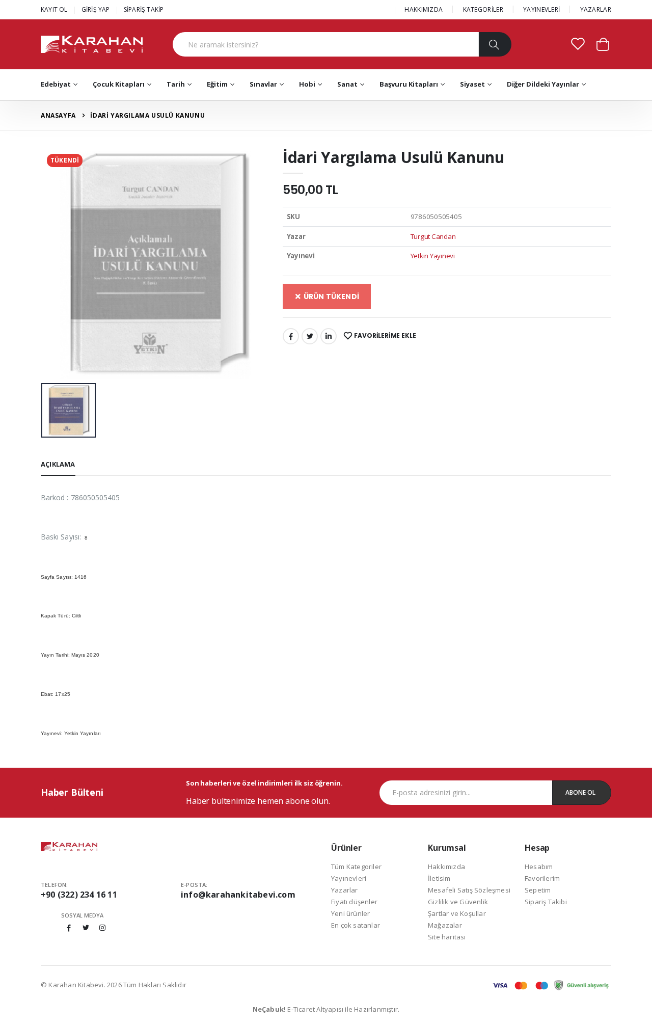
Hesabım (539, 866)
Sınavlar (263, 84)
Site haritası (447, 936)
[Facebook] (291, 336)
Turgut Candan (433, 236)
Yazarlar (344, 890)
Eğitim (217, 84)
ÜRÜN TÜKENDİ (330, 296)
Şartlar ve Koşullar (457, 913)
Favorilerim (542, 878)
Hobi (307, 84)
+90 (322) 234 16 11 (79, 894)
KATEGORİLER (483, 9)
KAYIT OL (54, 9)
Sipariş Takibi (546, 901)
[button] (603, 43)
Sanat (347, 84)
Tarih (176, 84)
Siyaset (472, 84)
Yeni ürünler (350, 913)
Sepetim (538, 890)
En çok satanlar (355, 925)
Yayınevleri (348, 878)
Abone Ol (580, 792)
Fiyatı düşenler (354, 901)
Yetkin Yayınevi (433, 255)
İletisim (439, 878)
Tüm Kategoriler (356, 866)
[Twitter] (310, 336)
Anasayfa (58, 115)
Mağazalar (445, 925)
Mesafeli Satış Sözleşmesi (469, 890)
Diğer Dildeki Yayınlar (543, 84)
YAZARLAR (595, 9)
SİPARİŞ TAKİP (144, 9)
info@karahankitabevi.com (238, 894)
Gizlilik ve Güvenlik (458, 901)
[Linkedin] (328, 336)
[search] (494, 44)
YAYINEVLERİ (541, 9)
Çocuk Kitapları (119, 84)
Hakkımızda (446, 866)
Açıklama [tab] (58, 464)
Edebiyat (56, 84)
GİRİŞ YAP (96, 9)
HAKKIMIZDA (423, 9)
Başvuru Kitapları (408, 84)
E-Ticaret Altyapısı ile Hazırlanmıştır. (326, 1009)
